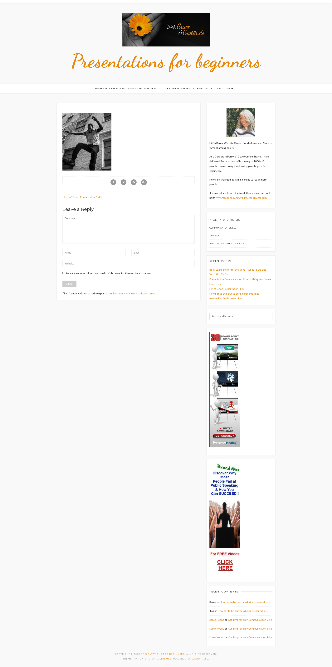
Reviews (214, 235)
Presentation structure (224, 220)
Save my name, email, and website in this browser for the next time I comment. (109, 273)
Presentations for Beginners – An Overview (125, 88)
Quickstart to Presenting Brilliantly (186, 88)
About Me (224, 88)
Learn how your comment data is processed (130, 293)
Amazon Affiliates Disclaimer (227, 243)
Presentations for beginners (166, 60)
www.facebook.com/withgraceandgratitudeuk (241, 197)
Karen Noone (216, 619)
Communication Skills (222, 227)
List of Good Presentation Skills (83, 197)
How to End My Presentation (225, 298)
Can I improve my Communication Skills (250, 619)
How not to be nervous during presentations (234, 293)
